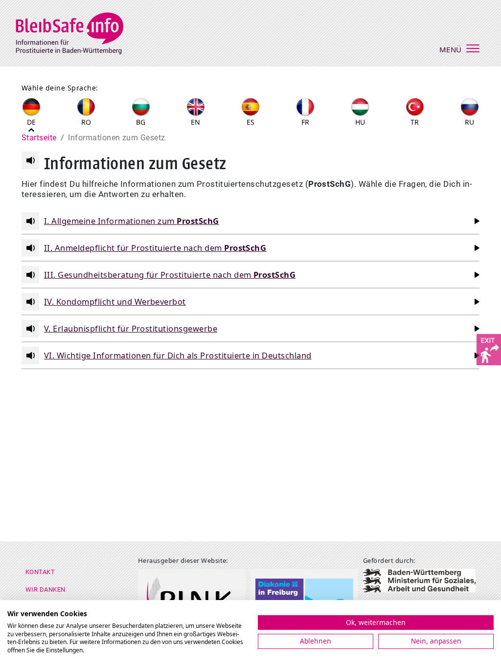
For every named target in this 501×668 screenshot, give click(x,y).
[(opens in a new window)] (489, 348)
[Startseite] (76, 32)
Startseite (39, 137)
